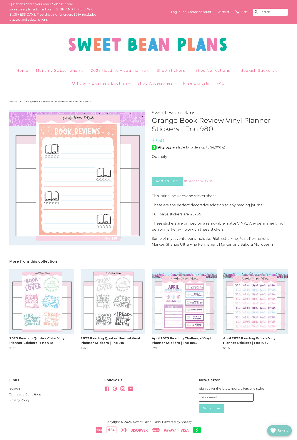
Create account (199, 12)
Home (13, 101)
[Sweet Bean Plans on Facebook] (106, 389)
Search (14, 388)
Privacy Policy (19, 400)
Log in (175, 12)
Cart (244, 12)
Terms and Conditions (25, 394)
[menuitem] (24, 70)
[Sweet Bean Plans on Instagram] (122, 389)
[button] (198, 181)
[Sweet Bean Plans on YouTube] (130, 389)
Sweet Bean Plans (146, 421)
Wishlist (223, 12)
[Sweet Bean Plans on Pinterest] (114, 389)
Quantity (159, 157)
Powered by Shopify (177, 421)
